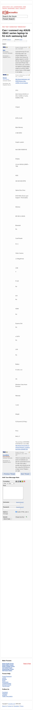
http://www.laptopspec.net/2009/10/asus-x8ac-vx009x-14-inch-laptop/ (22, 81)
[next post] (4, 47)
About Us (4, 706)
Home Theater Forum (8, 666)
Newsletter (16, 706)
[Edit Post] (29, 47)
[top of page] (3, 47)
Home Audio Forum (8, 663)
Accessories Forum (8, 669)
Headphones (11, 8)
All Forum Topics (7, 670)
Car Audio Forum (7, 667)
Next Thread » (25, 474)
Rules (3, 680)
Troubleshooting (6, 683)
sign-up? (9, 39)
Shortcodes (5, 682)
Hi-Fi (12, 6)
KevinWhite (6, 455)
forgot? (20, 39)
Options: (5, 512)
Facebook (5, 692)
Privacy (21, 706)
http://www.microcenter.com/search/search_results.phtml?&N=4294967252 (22, 447)
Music (17, 8)
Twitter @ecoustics (7, 696)
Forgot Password (7, 676)
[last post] (5, 47)
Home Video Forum (8, 665)
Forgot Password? (20, 507)
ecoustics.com (11, 703)
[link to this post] (7, 47)
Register (4, 679)
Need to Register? (20, 502)
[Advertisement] (16, 590)
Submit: (5, 517)
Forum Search (8, 19)
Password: (18, 39)
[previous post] (4, 74)
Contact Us (10, 706)
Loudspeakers (18, 6)
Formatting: (6, 481)
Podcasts (22, 8)
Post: (4, 485)
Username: (6, 39)
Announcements (6, 684)
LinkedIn (4, 695)
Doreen (5, 77)
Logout (4, 678)
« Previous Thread (9, 474)
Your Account (5, 686)
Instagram (5, 693)
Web (4, 50)
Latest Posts (6, 6)
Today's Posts (27, 663)
